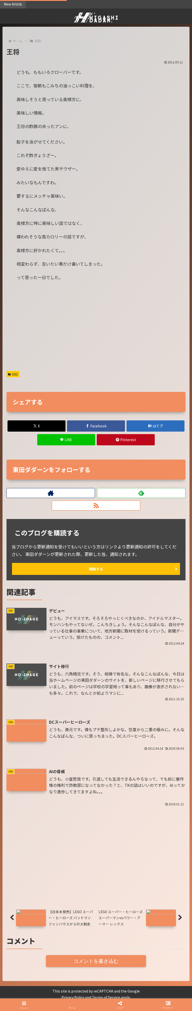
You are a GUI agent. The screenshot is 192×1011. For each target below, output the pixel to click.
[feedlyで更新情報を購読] (141, 493)
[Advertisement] (96, 329)
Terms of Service (106, 997)
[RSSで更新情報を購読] (96, 505)
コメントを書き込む (96, 961)
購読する (96, 568)
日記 (15, 374)
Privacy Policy (73, 997)
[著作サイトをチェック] (50, 493)
